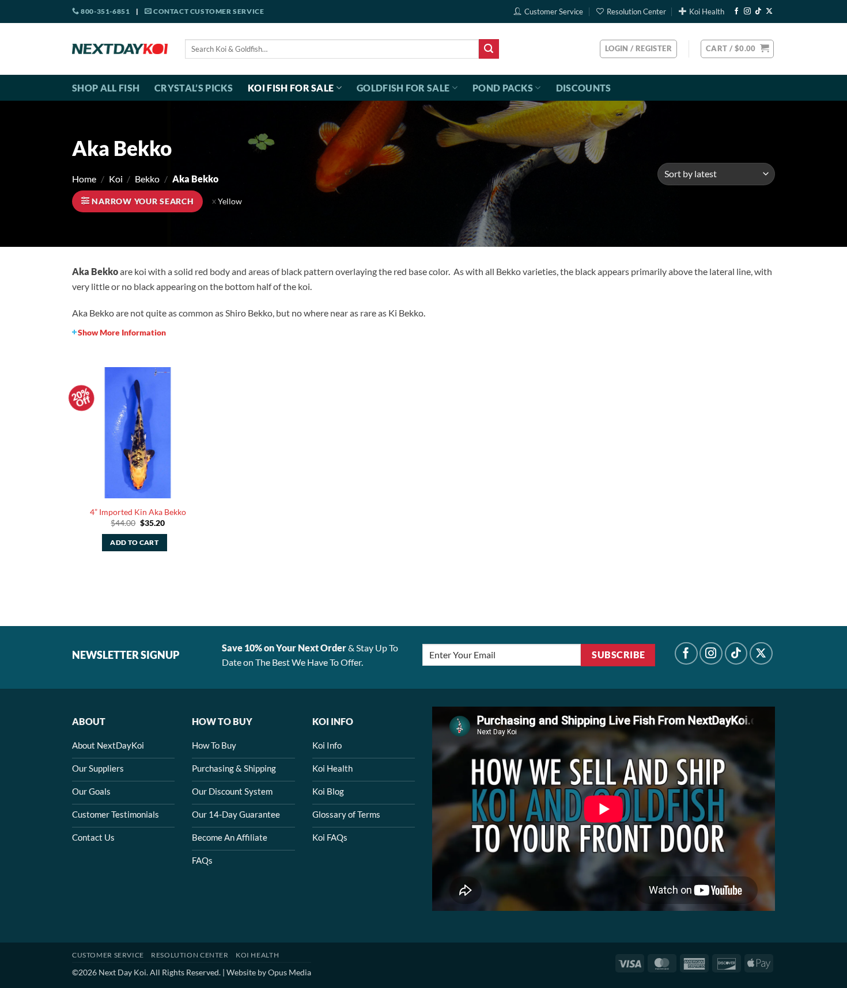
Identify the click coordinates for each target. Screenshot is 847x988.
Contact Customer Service (208, 11)
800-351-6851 (105, 11)
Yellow (230, 201)
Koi (116, 178)
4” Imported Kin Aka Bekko (138, 512)
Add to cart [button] (134, 542)
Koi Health (706, 11)
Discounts (583, 87)
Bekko (147, 178)
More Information (122, 332)
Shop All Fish (105, 87)
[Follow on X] (769, 11)
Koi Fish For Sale (291, 87)
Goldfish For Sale (403, 87)
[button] (737, 49)
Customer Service (553, 11)
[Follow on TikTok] (758, 11)
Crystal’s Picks (193, 87)
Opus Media (289, 972)
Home (84, 178)
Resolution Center (636, 11)
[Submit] (488, 49)
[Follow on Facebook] (736, 11)
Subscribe (618, 655)
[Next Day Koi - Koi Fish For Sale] (120, 49)
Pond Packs (502, 87)
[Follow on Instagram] (747, 11)
